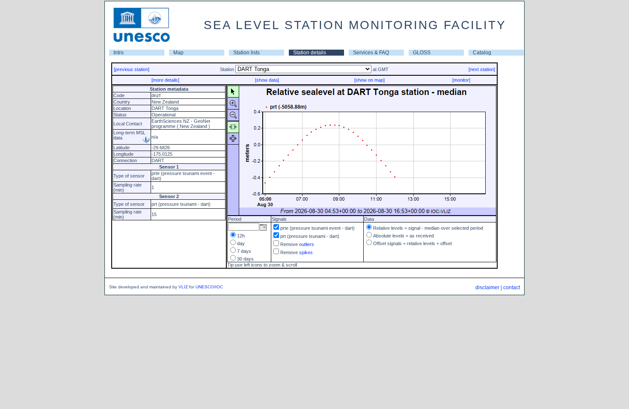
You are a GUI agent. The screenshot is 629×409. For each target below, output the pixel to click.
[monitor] (461, 80)
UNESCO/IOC (209, 287)
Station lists (246, 53)
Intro (118, 53)
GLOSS (421, 53)
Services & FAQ (371, 53)
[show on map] (369, 80)
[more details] (165, 80)
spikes (306, 252)
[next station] (482, 69)
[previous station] (131, 69)
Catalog (482, 53)
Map (178, 53)
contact (511, 287)
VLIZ (183, 287)
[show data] (267, 80)
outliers (306, 244)
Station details (309, 53)
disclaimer (487, 287)
